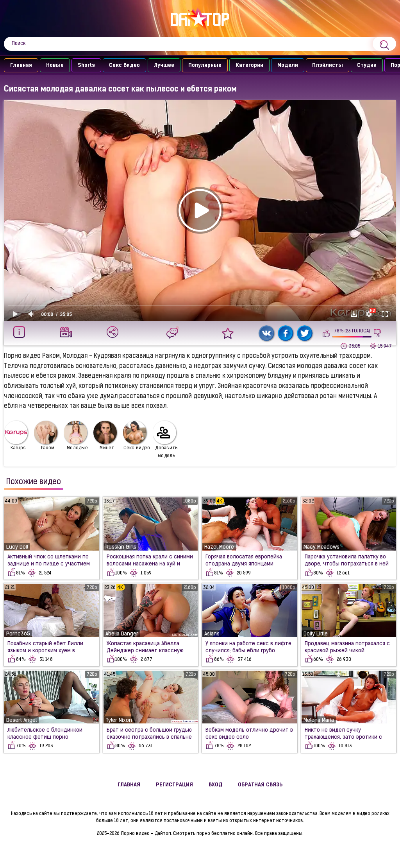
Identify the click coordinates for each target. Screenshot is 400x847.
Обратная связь (260, 785)
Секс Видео (124, 65)
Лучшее (164, 65)
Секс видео (136, 448)
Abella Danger (121, 634)
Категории (249, 65)
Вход (215, 785)
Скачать (354, 314)
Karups (18, 448)
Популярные (204, 65)
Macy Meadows (321, 547)
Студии (367, 65)
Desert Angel (21, 720)
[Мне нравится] (326, 333)
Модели (287, 65)
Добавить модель (166, 452)
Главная (21, 65)
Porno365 (18, 634)
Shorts (86, 65)
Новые (55, 65)
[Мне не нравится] (377, 333)
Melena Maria (319, 720)
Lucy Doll (17, 547)
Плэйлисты (327, 65)
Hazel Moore (219, 547)
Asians (212, 634)
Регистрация (174, 785)
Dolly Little (316, 634)
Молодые (77, 448)
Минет (107, 448)
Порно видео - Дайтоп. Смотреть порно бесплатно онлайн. (187, 833)
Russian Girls (120, 547)
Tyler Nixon (118, 720)
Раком (48, 448)
